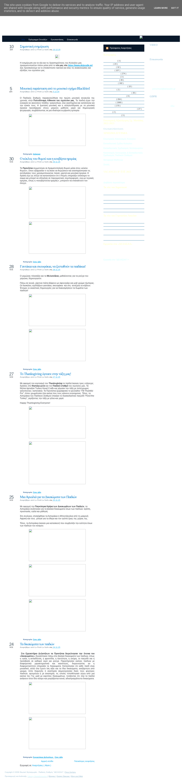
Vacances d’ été (114, 115)
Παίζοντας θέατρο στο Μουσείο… (121, 225)
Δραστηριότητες (114, 74)
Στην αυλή (111, 99)
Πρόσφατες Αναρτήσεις (121, 48)
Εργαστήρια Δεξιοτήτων (43, 757)
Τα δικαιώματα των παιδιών (37, 644)
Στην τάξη (37, 262)
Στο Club (111, 106)
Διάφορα (36, 154)
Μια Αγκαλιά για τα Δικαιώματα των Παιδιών (48, 497)
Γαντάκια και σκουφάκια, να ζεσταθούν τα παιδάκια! (53, 266)
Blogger (52, 776)
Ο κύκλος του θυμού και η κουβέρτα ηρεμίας (48, 159)
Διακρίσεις (111, 67)
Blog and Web (77, 776)
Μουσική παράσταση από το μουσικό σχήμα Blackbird (55, 88)
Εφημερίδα (112, 90)
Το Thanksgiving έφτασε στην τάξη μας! (45, 374)
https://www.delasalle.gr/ (80, 65)
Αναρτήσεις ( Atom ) (41, 765)
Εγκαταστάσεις (113, 77)
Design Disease (63, 776)
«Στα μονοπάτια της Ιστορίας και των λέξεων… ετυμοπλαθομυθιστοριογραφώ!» (125, 237)
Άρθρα (110, 64)
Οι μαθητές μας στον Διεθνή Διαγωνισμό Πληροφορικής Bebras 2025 (124, 197)
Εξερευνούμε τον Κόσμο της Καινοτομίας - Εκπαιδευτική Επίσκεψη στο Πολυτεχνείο (125, 232)
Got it (175, 8)
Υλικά (109, 112)
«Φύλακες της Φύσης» (116, 228)
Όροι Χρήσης (70, 772)
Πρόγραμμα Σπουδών (116, 96)
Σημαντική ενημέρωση (34, 46)
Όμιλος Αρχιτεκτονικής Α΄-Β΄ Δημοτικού (123, 210)
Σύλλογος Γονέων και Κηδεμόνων (122, 109)
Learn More (161, 8)
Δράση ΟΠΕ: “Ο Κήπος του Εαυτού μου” (124, 202)
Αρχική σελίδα (47, 761)
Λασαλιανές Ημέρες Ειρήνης (119, 93)
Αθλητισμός (112, 61)
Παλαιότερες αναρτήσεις (84, 761)
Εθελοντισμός (113, 80)
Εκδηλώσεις (112, 83)
